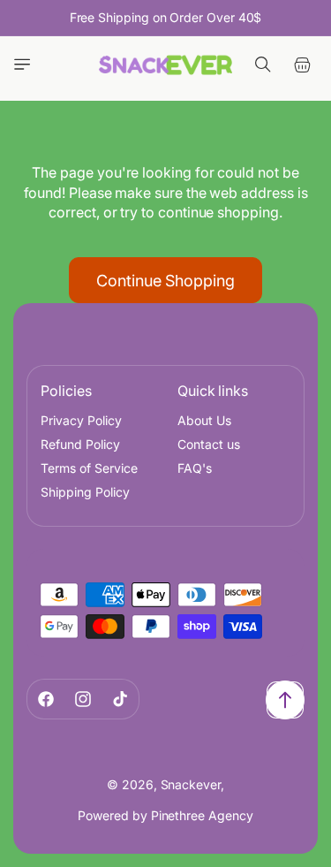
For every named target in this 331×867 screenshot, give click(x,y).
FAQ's (194, 467)
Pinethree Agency (202, 815)
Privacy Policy (81, 420)
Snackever (191, 784)
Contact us (208, 444)
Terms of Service (89, 467)
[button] (22, 64)
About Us (204, 420)
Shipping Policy (85, 491)
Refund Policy (80, 444)
